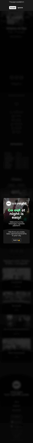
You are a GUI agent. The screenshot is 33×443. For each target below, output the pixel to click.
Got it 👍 (16, 240)
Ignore (20, 8)
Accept (12, 8)
